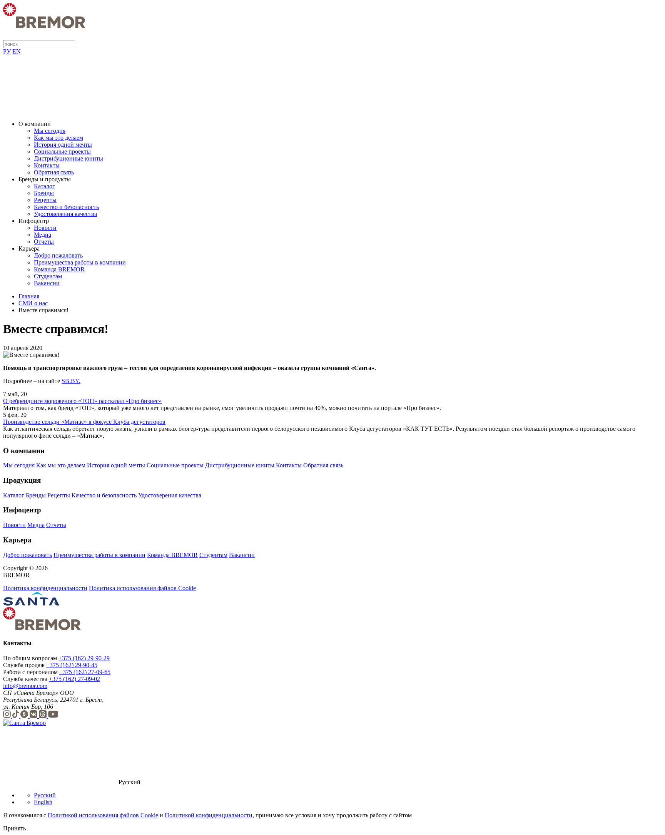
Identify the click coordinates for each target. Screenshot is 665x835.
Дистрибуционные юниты (68, 158)
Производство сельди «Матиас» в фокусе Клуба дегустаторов (84, 421)
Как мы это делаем (58, 137)
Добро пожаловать (58, 255)
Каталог (44, 186)
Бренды (44, 193)
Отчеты (44, 241)
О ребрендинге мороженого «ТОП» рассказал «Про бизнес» (82, 401)
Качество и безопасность (66, 207)
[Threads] (43, 716)
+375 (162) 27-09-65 (84, 672)
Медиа (42, 234)
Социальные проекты (62, 151)
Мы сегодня (49, 130)
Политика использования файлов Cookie (142, 588)
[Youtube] (53, 716)
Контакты (47, 165)
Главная (28, 296)
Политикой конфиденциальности (208, 815)
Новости (45, 227)
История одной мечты (63, 144)
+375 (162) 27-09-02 (74, 679)
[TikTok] (16, 716)
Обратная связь (54, 172)
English (43, 802)
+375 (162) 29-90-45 (71, 665)
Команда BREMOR (59, 269)
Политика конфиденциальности (45, 588)
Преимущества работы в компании (80, 262)
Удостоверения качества (65, 214)
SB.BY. (71, 381)
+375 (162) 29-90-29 (84, 658)
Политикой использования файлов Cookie (103, 815)
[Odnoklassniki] (25, 716)
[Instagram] (7, 716)
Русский (45, 795)
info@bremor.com (25, 686)
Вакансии (47, 283)
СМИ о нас (33, 303)
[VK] (34, 716)
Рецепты (45, 200)
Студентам (48, 276)
